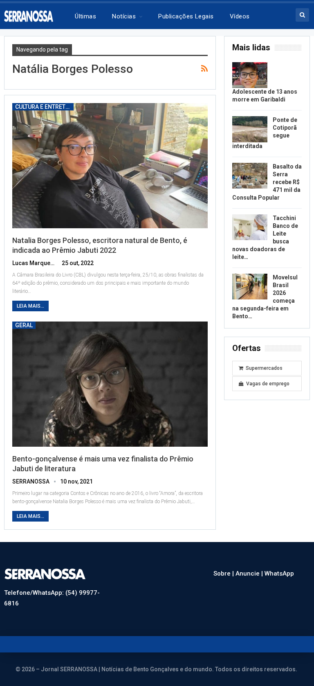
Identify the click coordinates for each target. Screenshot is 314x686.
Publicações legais (185, 16)
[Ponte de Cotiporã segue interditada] (249, 129)
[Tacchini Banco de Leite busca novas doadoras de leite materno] (249, 227)
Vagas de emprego (267, 384)
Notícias (124, 16)
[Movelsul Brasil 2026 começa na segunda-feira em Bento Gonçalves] (249, 287)
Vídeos (240, 16)
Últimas (85, 16)
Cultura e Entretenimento (44, 106)
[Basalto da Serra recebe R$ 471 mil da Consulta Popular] (249, 176)
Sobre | (224, 573)
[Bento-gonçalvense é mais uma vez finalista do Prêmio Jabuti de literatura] (110, 384)
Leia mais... (30, 306)
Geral (24, 325)
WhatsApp (279, 573)
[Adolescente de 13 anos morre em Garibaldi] (249, 75)
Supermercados (264, 368)
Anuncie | (250, 573)
